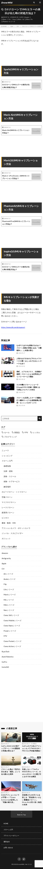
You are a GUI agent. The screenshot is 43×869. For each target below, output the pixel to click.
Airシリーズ (8, 574)
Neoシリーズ (9, 610)
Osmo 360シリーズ (11, 615)
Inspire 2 (27, 17)
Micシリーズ (9, 600)
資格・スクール (10, 476)
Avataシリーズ (9, 579)
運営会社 (7, 842)
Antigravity (6, 558)
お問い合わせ (8, 848)
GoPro (4, 662)
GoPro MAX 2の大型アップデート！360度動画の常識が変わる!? (10, 748)
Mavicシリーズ (10, 594)
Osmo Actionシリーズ (12, 646)
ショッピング (7, 456)
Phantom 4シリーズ (9, 21)
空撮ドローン (7, 497)
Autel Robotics (7, 657)
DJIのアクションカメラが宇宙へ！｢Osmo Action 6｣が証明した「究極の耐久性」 (10, 798)
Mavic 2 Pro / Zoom (9, 19)
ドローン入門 (7, 461)
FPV (26, 432)
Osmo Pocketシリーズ (12, 641)
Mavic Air (21, 19)
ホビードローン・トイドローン (14, 492)
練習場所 (7, 487)
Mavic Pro (29, 19)
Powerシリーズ (10, 631)
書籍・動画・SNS (9, 523)
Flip (5, 584)
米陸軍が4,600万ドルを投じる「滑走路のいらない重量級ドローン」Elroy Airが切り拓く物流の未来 (32, 800)
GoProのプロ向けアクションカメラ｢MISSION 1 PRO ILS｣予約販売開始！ (32, 748)
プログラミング (10, 437)
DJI (22, 17)
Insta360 (5, 667)
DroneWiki (20, 864)
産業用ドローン (8, 512)
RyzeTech (5, 651)
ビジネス (5, 518)
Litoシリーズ (9, 589)
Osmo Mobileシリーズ (12, 620)
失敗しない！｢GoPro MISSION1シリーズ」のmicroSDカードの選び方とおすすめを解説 (31, 772)
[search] (40, 418)
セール (7, 432)
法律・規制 (8, 471)
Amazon (5, 553)
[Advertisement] (21, 695)
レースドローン (8, 507)
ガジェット (6, 538)
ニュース (5, 450)
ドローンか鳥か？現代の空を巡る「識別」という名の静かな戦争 (10, 771)
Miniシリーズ (9, 605)
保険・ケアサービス (12, 481)
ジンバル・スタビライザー (12, 533)
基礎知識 (7, 466)
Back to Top (21, 815)
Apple (4, 563)
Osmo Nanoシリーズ (12, 626)
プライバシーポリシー (11, 836)
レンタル (36, 432)
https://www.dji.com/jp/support (13, 327)
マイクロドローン (9, 502)
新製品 (17, 432)
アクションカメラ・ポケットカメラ (16, 528)
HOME (6, 823)
